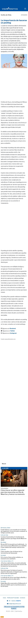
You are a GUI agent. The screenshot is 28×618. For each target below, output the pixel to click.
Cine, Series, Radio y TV (7, 561)
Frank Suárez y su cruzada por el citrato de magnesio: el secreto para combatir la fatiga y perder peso (14, 531)
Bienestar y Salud (5, 527)
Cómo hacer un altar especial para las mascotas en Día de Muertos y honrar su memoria (13, 492)
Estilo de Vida (6, 15)
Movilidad (3, 542)
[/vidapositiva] (7, 600)
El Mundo (3, 549)
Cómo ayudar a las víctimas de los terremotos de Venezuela (11, 552)
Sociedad (3, 555)
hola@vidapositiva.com (14, 603)
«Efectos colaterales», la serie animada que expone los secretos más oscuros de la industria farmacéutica (13, 564)
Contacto (22, 597)
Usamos (13, 600)
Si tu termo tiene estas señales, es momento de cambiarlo (12, 558)
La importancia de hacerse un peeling (14, 21)
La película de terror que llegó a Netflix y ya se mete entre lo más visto (13, 578)
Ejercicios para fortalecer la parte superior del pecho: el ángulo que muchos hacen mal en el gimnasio (14, 571)
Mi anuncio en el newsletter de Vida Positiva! (14, 607)
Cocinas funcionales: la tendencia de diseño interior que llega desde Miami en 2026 (13, 538)
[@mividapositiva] (9, 600)
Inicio (4, 597)
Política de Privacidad (13, 597)
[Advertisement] (14, 82)
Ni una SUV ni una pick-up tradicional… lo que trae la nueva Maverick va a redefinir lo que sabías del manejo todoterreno (14, 545)
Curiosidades (4, 488)
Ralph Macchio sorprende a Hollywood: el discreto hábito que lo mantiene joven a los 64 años (14, 585)
